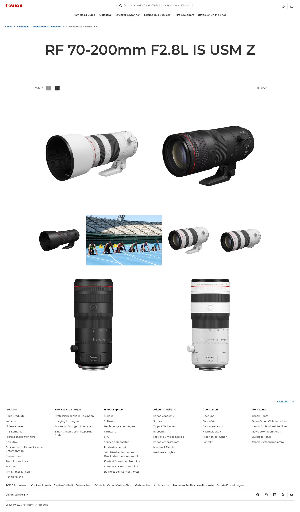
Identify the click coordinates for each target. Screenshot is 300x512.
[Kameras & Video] (96, 15)
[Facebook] (257, 494)
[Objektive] (113, 15)
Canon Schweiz (16, 494)
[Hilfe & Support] (195, 15)
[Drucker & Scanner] (141, 15)
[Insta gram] (266, 494)
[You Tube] (291, 494)
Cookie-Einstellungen (230, 485)
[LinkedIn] (274, 494)
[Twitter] (283, 494)
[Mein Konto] (283, 6)
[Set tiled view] (48, 88)
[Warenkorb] (291, 6)
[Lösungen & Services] (171, 15)
